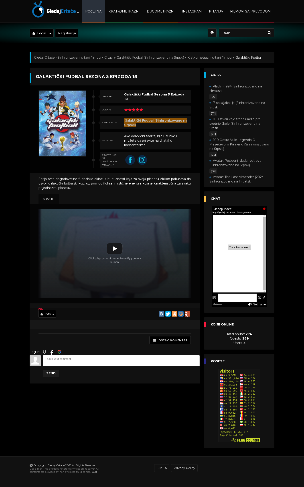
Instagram (192, 11)
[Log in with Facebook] (52, 351)
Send (51, 373)
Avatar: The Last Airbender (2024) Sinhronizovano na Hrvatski (237, 179)
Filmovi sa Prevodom (250, 11)
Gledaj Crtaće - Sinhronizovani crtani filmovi (67, 58)
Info (48, 314)
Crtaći (108, 58)
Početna (93, 11)
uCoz (94, 471)
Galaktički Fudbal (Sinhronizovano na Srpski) (150, 58)
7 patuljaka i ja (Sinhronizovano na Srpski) (237, 105)
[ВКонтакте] (161, 314)
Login (41, 33)
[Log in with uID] (44, 351)
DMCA (162, 468)
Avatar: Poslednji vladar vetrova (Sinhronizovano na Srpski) (235, 163)
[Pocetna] (55, 17)
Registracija (67, 33)
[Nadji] (269, 32)
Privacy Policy (184, 468)
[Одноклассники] (174, 314)
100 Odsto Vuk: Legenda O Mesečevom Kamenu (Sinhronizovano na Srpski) (239, 144)
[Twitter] (168, 314)
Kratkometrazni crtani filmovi (209, 58)
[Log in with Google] (59, 351)
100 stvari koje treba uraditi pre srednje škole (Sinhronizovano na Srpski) (235, 123)
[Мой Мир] (181, 314)
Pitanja (216, 11)
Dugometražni (161, 11)
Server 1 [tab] (49, 199)
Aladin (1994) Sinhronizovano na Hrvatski (235, 88)
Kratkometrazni (124, 11)
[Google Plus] (187, 314)
